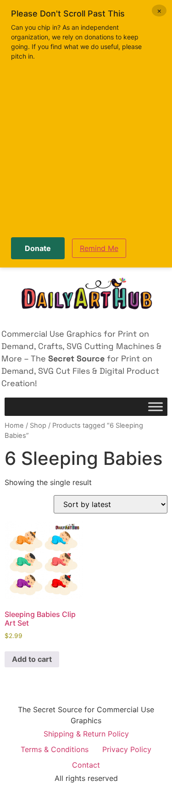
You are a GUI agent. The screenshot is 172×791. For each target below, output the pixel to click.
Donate (38, 248)
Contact (86, 764)
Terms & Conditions (55, 749)
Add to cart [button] (32, 659)
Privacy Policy (126, 749)
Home (14, 425)
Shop (38, 425)
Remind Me (99, 248)
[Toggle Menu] (155, 406)
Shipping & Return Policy (86, 733)
